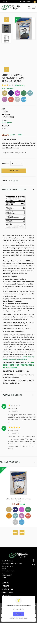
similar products (10, 462)
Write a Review (8, 88)
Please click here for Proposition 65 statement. (18, 365)
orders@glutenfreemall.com (11, 563)
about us (6, 595)
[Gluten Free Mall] (10, 7)
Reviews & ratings (11, 395)
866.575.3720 (7, 561)
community (7, 589)
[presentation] (15, 532)
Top (33, 565)
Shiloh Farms (6, 122)
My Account (26, 1)
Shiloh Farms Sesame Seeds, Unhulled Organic (18, 500)
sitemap (5, 586)
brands (5, 583)
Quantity (5, 163)
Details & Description (13, 189)
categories (7, 592)
